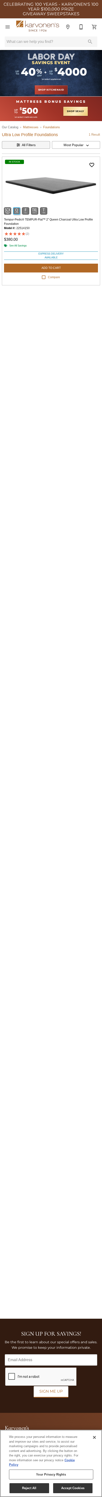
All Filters (29, 145)
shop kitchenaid (51, 90)
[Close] (94, 1437)
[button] (7, 27)
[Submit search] (90, 41)
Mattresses (30, 127)
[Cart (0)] (94, 27)
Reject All (29, 1488)
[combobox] (76, 145)
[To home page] (37, 27)
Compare (54, 277)
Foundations (51, 127)
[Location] (68, 27)
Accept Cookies (72, 1488)
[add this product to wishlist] (91, 165)
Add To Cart (51, 268)
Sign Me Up (51, 1391)
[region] (51, 1463)
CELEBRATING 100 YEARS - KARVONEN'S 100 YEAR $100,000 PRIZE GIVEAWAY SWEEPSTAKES (51, 9)
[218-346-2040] (81, 27)
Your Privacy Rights (51, 1474)
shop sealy (75, 111)
